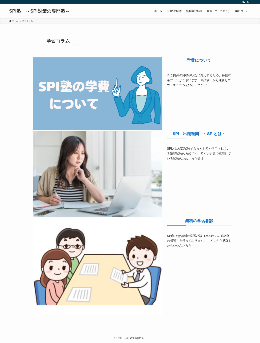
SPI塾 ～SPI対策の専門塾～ (39, 11)
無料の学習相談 (199, 220)
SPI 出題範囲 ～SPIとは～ (199, 133)
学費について (199, 60)
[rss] (243, 2)
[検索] (248, 2)
